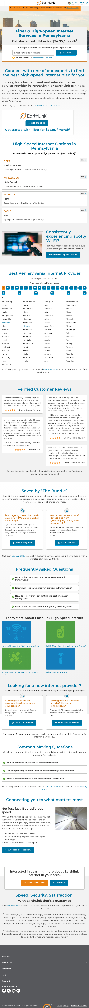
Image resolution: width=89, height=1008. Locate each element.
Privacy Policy (62, 1006)
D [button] (17, 288)
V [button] (36, 293)
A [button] (3, 288)
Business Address (22, 58)
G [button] (30, 288)
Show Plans (68, 53)
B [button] (8, 288)
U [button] (19, 293)
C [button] (12, 288)
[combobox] (33, 53)
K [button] (48, 288)
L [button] (53, 288)
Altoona (26, 326)
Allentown (6, 323)
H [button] (35, 288)
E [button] (21, 288)
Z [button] (84, 293)
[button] (44, 956)
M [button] (58, 288)
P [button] (71, 288)
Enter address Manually (42, 58)
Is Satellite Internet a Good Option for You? (20, 673)
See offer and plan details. (48, 105)
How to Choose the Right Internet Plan (21, 646)
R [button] (80, 288)
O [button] (67, 288)
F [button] (26, 288)
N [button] (62, 288)
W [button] (52, 293)
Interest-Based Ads (79, 1006)
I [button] (39, 288)
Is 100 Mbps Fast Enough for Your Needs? (66, 646)
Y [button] (68, 293)
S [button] (84, 288)
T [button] (3, 293)
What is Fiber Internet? (57, 672)
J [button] (44, 288)
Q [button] (76, 288)
